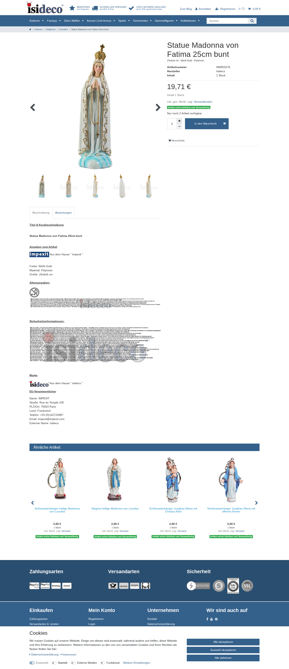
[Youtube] (211, 619)
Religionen (51, 29)
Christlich (63, 29)
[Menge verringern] (179, 126)
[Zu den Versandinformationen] (113, 585)
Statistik (62, 662)
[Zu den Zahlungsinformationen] (56, 585)
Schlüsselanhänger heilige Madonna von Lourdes (57, 510)
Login (91, 624)
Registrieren (96, 618)
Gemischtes (141, 20)
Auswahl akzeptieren (223, 649)
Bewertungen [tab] (63, 212)
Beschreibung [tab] (41, 212)
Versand (66, 531)
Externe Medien (87, 662)
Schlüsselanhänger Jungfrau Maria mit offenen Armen (231, 510)
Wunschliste (178, 140)
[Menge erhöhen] (179, 121)
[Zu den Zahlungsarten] (67, 585)
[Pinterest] (216, 619)
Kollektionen (189, 20)
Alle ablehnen (223, 657)
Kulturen (35, 20)
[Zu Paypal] (34, 585)
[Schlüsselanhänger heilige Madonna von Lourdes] (57, 480)
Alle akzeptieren (223, 641)
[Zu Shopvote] (219, 586)
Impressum (69, 654)
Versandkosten (203, 101)
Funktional (113, 662)
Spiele (122, 20)
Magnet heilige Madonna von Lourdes (115, 508)
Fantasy (52, 20)
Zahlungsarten (38, 618)
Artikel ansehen (59, 546)
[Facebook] (207, 619)
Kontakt (152, 618)
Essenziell (42, 662)
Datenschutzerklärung (161, 624)
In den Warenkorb (205, 123)
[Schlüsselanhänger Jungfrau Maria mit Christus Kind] (173, 480)
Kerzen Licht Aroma (99, 20)
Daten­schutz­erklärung (45, 654)
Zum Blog (186, 8)
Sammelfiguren (165, 20)
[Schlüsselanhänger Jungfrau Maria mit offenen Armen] (231, 480)
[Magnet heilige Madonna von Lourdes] (115, 480)
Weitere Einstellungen (136, 662)
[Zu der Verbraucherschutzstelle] (233, 586)
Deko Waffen (72, 20)
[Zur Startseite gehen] (30, 29)
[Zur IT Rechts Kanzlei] (198, 586)
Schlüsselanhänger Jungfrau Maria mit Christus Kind (173, 510)
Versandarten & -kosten (44, 624)
